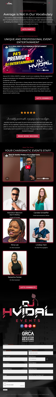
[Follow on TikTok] (30, 326)
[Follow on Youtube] (34, 326)
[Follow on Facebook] (22, 326)
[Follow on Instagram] (26, 326)
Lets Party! (28, 29)
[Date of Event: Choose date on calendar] (47, 359)
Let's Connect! (43, 98)
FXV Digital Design (44, 394)
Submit (5, 389)
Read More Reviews (28, 136)
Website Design (32, 394)
